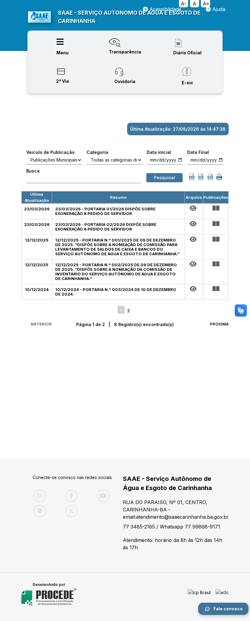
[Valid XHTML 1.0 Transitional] (222, 597)
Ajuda (218, 9)
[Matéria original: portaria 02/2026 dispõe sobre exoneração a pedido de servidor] (194, 224)
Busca (33, 170)
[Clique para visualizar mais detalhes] (215, 208)
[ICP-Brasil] (199, 597)
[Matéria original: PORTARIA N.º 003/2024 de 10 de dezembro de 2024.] (194, 289)
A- (183, 4)
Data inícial (159, 152)
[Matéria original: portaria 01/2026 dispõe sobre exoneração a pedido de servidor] (194, 208)
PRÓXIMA (219, 323)
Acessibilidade (164, 9)
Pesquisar (164, 177)
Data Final (198, 152)
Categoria (97, 152)
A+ (206, 4)
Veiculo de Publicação (50, 152)
